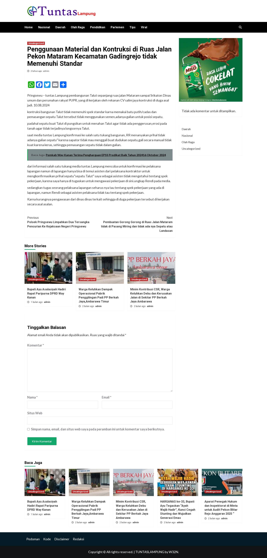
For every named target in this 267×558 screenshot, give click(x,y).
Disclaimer (61, 539)
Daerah (60, 27)
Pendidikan (97, 27)
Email (106, 397)
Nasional (44, 27)
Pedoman (33, 539)
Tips (132, 27)
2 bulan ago (88, 306)
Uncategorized (36, 43)
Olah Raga (78, 27)
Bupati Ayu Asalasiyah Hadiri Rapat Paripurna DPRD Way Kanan (46, 293)
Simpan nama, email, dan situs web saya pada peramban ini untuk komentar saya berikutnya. (98, 429)
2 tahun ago (36, 71)
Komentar (35, 345)
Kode (47, 539)
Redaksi (78, 539)
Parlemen (117, 27)
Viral (144, 27)
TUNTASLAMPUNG (150, 552)
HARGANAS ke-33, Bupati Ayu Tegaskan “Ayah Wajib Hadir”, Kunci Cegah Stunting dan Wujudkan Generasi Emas (177, 510)
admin (46, 71)
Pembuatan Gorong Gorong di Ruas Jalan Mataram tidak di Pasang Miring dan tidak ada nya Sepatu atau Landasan (137, 224)
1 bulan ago (37, 302)
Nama (32, 397)
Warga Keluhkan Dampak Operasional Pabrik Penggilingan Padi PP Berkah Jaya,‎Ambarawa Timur (89, 510)
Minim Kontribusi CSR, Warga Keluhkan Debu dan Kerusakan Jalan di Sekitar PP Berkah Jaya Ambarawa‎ (132, 510)
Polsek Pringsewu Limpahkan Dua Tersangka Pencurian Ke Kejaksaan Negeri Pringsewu (58, 222)
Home (29, 27)
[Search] (240, 27)
